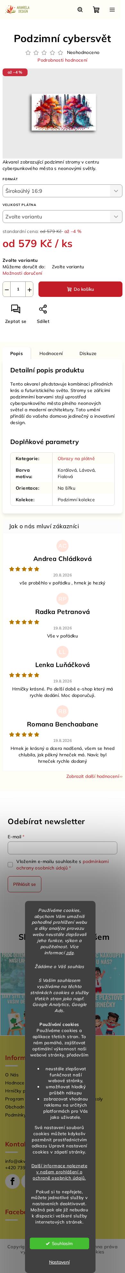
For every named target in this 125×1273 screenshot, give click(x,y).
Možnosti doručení (22, 273)
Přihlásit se (24, 884)
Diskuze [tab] (88, 353)
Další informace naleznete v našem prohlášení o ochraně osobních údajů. (59, 1171)
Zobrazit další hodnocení (92, 776)
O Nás (12, 1075)
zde (70, 952)
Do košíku (84, 289)
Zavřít (66, 312)
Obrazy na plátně (76, 458)
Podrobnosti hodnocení (62, 60)
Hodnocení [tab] (51, 353)
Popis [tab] (16, 353)
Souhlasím (62, 1243)
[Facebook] (12, 1181)
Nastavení (59, 1262)
